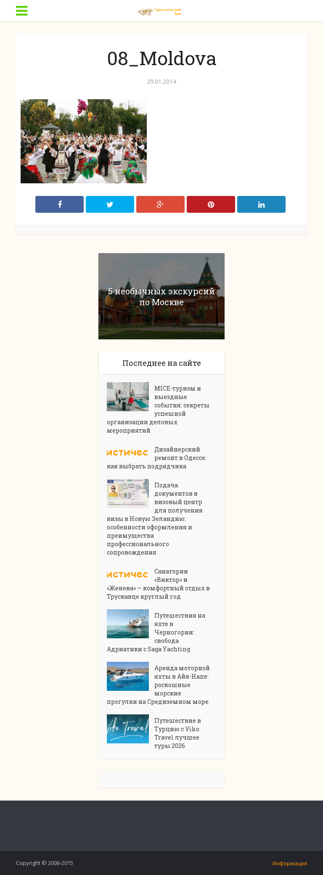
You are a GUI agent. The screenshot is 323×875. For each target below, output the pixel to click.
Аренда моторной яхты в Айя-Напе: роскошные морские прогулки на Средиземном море (158, 685)
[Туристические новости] (161, 9)
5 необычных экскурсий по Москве (161, 296)
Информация (290, 863)
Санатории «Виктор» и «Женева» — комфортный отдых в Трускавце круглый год (158, 583)
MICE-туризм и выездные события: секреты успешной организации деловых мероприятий (158, 409)
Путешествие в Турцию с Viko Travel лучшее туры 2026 (177, 733)
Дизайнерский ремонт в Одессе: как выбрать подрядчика (157, 457)
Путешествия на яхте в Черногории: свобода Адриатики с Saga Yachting (156, 632)
